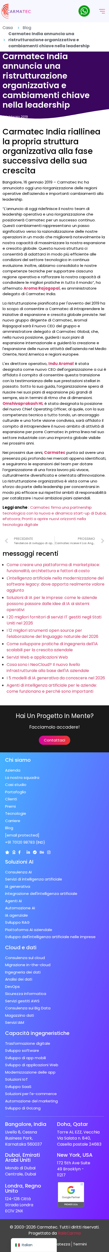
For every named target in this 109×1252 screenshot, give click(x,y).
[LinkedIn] (28, 852)
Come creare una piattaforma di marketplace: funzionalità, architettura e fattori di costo (53, 568)
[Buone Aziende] (13, 852)
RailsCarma (69, 1233)
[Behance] (42, 852)
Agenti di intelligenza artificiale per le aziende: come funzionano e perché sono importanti (52, 688)
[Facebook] (19, 852)
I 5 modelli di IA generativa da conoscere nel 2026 (56, 678)
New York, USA (75, 1154)
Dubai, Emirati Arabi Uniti (22, 1157)
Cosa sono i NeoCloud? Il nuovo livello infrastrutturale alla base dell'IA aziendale (48, 668)
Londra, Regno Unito (23, 1188)
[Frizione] (7, 852)
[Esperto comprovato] (35, 852)
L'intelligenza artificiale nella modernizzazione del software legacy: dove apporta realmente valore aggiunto (55, 584)
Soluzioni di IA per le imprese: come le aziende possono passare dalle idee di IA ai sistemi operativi (52, 604)
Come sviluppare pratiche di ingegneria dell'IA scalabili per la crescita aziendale (52, 647)
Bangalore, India (25, 1124)
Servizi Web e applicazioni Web (37, 657)
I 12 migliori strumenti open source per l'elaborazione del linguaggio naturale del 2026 (52, 633)
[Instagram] (48, 852)
